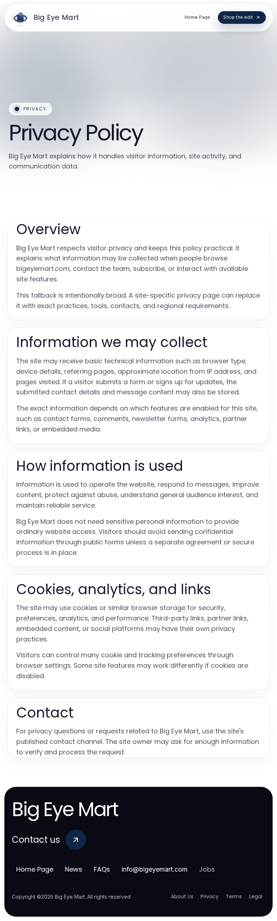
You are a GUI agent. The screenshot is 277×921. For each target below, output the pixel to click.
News (73, 869)
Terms (234, 896)
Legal (255, 896)
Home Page (34, 869)
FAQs (102, 869)
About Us (182, 896)
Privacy (210, 896)
